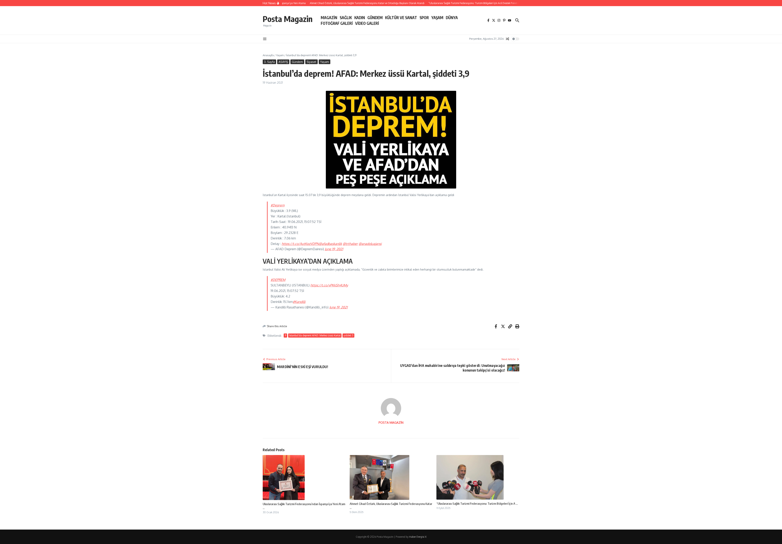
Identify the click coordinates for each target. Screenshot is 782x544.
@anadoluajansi (370, 244)
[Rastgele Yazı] (507, 39)
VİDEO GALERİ (367, 23)
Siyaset (311, 62)
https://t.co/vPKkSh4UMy (329, 285)
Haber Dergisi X (417, 536)
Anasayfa (268, 55)
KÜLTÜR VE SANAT (401, 17)
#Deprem (277, 205)
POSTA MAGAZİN (391, 422)
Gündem (297, 62)
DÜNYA (452, 17)
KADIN (359, 17)
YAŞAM (437, 17)
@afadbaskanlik (330, 244)
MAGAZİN (329, 17)
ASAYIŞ (283, 62)
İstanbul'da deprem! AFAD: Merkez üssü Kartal (314, 335)
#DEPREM (278, 280)
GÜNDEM (375, 17)
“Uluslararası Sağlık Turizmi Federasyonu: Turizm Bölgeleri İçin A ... (477, 503)
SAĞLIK (346, 17)
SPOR (424, 17)
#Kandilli (299, 302)
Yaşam (280, 55)
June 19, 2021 (334, 249)
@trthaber (350, 244)
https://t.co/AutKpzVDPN (300, 244)
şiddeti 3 (348, 335)
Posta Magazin (288, 19)
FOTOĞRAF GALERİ (337, 23)
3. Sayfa (269, 62)
